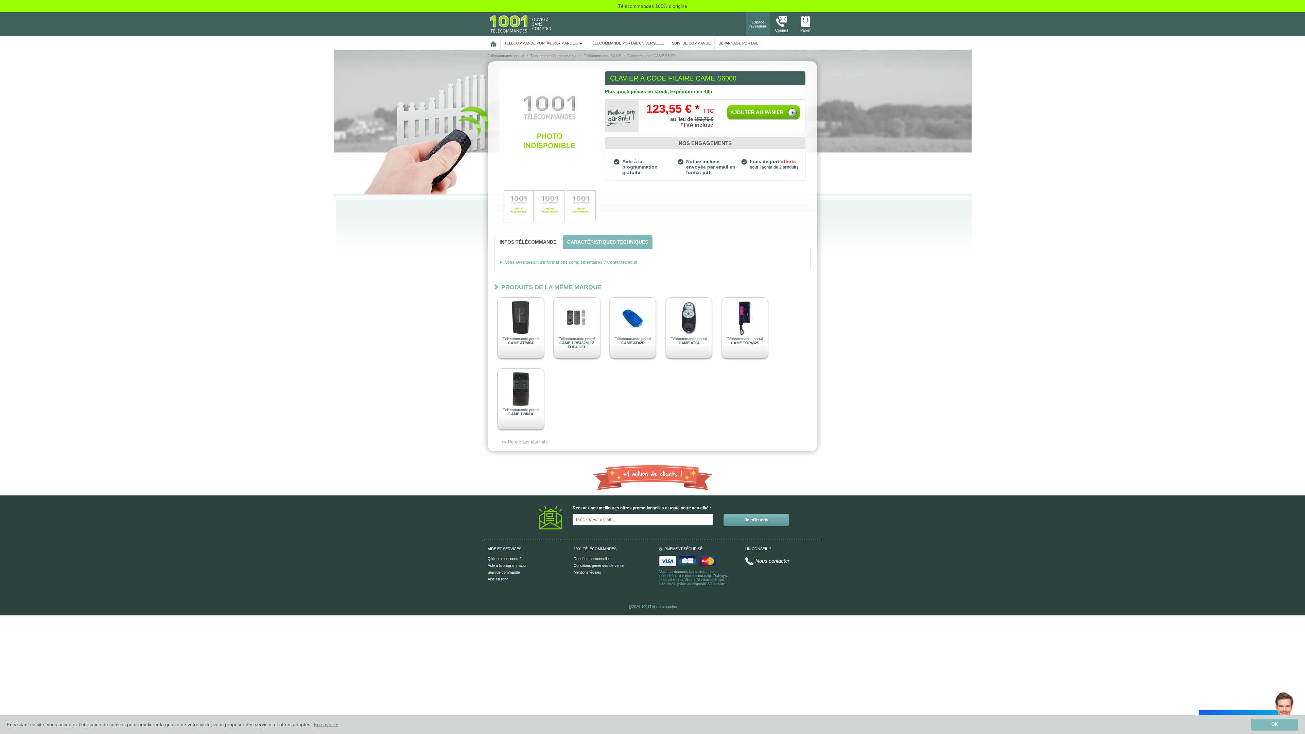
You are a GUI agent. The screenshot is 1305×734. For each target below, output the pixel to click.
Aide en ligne (498, 579)
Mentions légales (587, 572)
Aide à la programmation (507, 565)
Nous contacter (772, 561)
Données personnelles (592, 559)
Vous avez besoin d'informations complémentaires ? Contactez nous (571, 262)
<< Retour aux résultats (524, 441)
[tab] (527, 242)
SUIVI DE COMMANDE (691, 43)
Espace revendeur (757, 24)
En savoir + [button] (326, 724)
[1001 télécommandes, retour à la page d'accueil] (493, 42)
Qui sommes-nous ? (504, 559)
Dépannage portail (738, 43)
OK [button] (1274, 724)
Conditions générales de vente (599, 565)
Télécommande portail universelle (627, 43)
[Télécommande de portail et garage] (520, 24)
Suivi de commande (504, 572)
